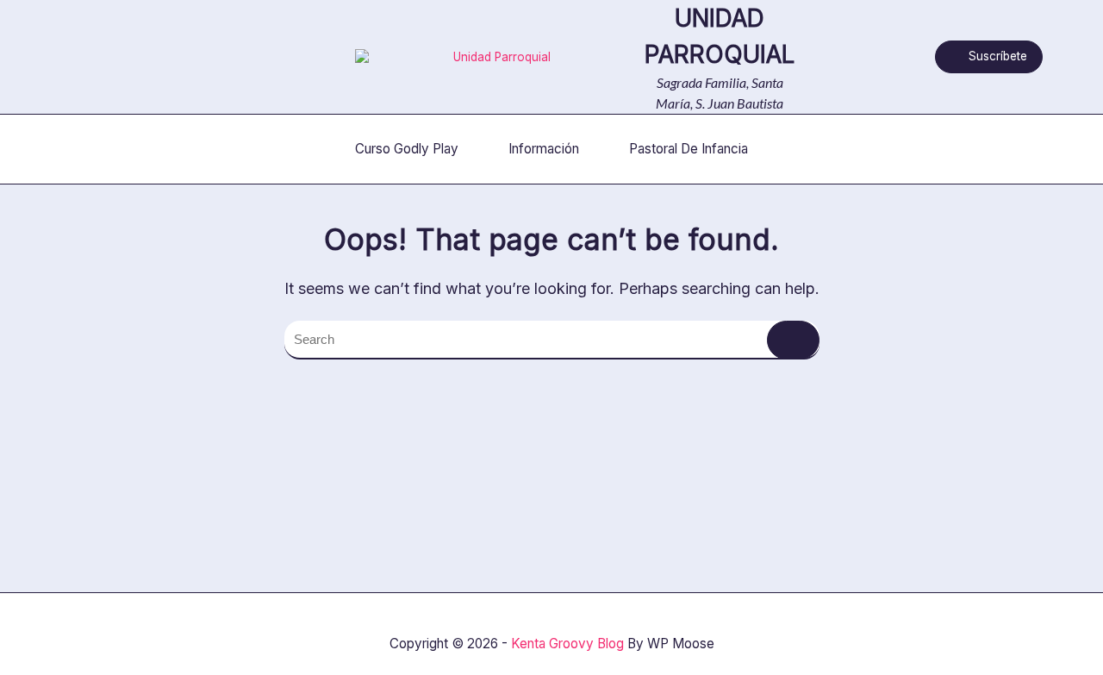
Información (543, 149)
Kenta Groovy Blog (567, 643)
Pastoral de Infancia (688, 149)
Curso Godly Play (406, 149)
